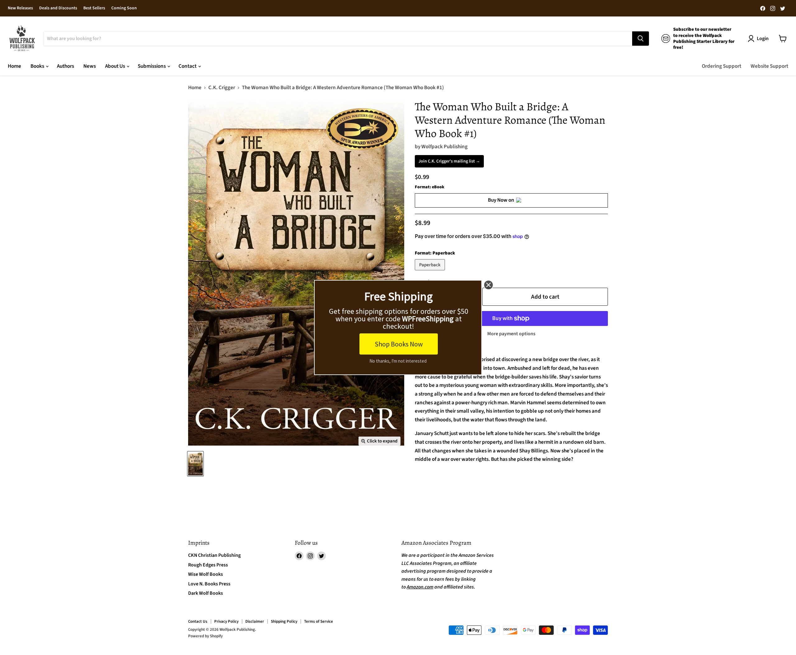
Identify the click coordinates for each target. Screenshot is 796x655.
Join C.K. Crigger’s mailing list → (449, 161)
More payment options (511, 334)
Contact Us (197, 621)
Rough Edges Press (208, 564)
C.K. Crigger (221, 88)
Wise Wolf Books (205, 574)
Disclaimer (254, 621)
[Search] (640, 38)
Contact (187, 66)
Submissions (152, 66)
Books (37, 66)
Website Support (769, 66)
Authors (65, 66)
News (89, 66)
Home (14, 66)
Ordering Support (721, 66)
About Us (115, 66)
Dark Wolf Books (205, 593)
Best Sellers (94, 8)
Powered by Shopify (205, 636)
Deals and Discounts (58, 8)
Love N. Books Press (209, 583)
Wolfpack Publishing (444, 146)
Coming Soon (124, 8)
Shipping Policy (284, 621)
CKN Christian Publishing (214, 555)
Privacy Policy (226, 621)
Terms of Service (318, 621)
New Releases (20, 8)
